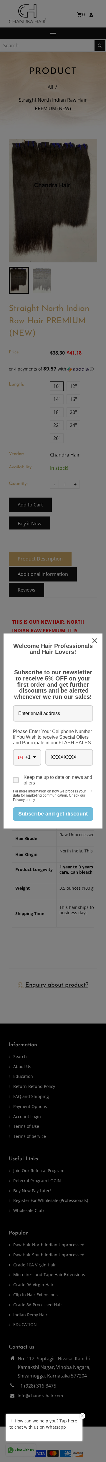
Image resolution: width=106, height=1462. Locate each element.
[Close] (95, 640)
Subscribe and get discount (53, 814)
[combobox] (27, 757)
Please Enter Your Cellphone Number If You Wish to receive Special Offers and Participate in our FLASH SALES (52, 737)
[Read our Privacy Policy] (91, 791)
